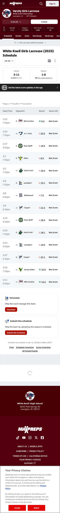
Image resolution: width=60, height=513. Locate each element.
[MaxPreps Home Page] (15, 42)
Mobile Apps (36, 446)
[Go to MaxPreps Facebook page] (42, 438)
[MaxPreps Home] (15, 3)
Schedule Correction (25, 347)
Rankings (49, 35)
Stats (27, 35)
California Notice (38, 455)
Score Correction (43, 347)
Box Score (53, 121)
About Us (22, 446)
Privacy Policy (36, 451)
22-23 (7, 60)
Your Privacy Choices (30, 459)
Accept (17, 507)
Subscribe (21, 451)
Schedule (8, 35)
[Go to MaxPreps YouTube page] (24, 438)
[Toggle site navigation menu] (3, 3)
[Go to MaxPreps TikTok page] (17, 438)
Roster (18, 35)
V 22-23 (14, 21)
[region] (30, 489)
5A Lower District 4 (45, 78)
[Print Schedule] (49, 61)
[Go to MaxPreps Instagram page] (30, 438)
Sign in (52, 3)
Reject (36, 507)
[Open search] (41, 3)
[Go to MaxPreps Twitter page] (36, 438)
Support (28, 463)
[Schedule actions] (55, 61)
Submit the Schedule (16, 332)
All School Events (30, 351)
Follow (44, 21)
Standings (37, 35)
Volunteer (11, 309)
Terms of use (19, 455)
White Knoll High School (30, 403)
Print (11, 347)
